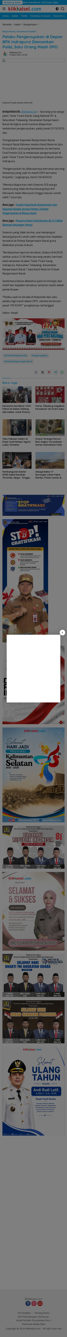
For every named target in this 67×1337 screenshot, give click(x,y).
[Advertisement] (33, 668)
